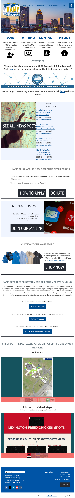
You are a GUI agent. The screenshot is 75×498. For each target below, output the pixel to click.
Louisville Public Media (37, 306)
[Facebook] (6, 487)
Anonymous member (44, 119)
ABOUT (64, 38)
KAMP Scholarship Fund (57, 260)
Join (10, 38)
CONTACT (46, 38)
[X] (10, 487)
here (11, 69)
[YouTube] (17, 487)
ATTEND (28, 38)
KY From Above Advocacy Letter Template (37, 331)
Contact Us (65, 485)
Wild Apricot (52, 496)
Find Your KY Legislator (37, 319)
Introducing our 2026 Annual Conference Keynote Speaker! (44, 112)
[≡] (63, 5)
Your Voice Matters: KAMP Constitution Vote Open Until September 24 (45, 126)
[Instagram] (20, 487)
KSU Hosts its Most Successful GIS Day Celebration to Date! (43, 152)
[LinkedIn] (13, 487)
